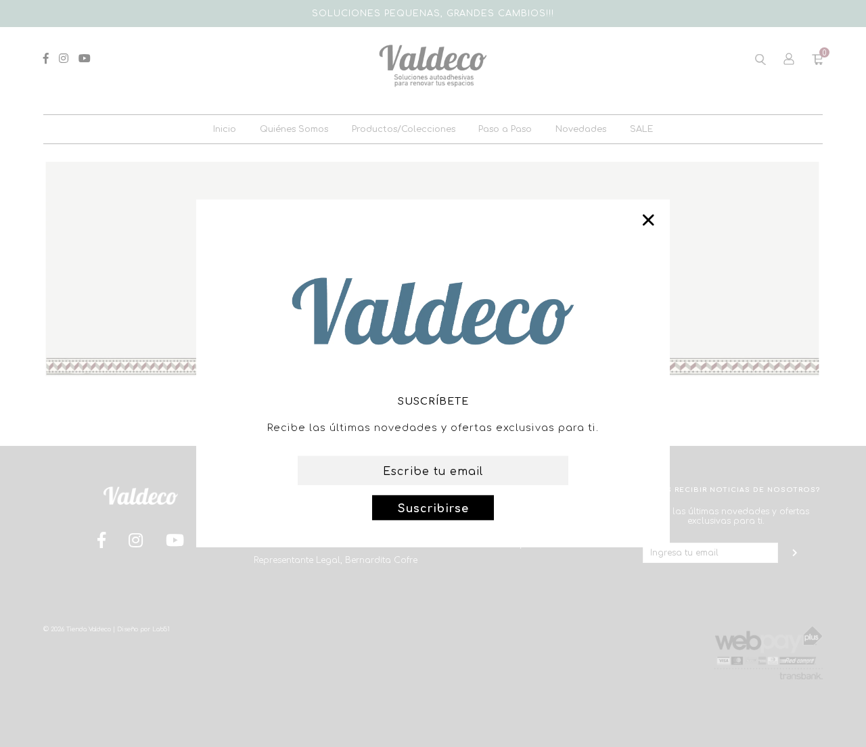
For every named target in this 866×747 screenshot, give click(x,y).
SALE (641, 129)
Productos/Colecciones (403, 129)
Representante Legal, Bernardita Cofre (335, 560)
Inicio (224, 129)
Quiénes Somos (294, 129)
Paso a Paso (505, 129)
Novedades (580, 129)
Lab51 (161, 629)
